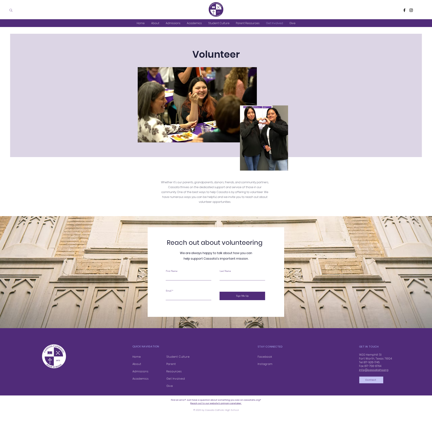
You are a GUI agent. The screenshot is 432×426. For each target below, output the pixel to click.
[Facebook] (404, 10)
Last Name (225, 271)
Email (168, 291)
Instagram (265, 364)
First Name (172, 271)
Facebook (265, 357)
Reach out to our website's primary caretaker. (216, 403)
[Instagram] (411, 10)
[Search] (11, 10)
